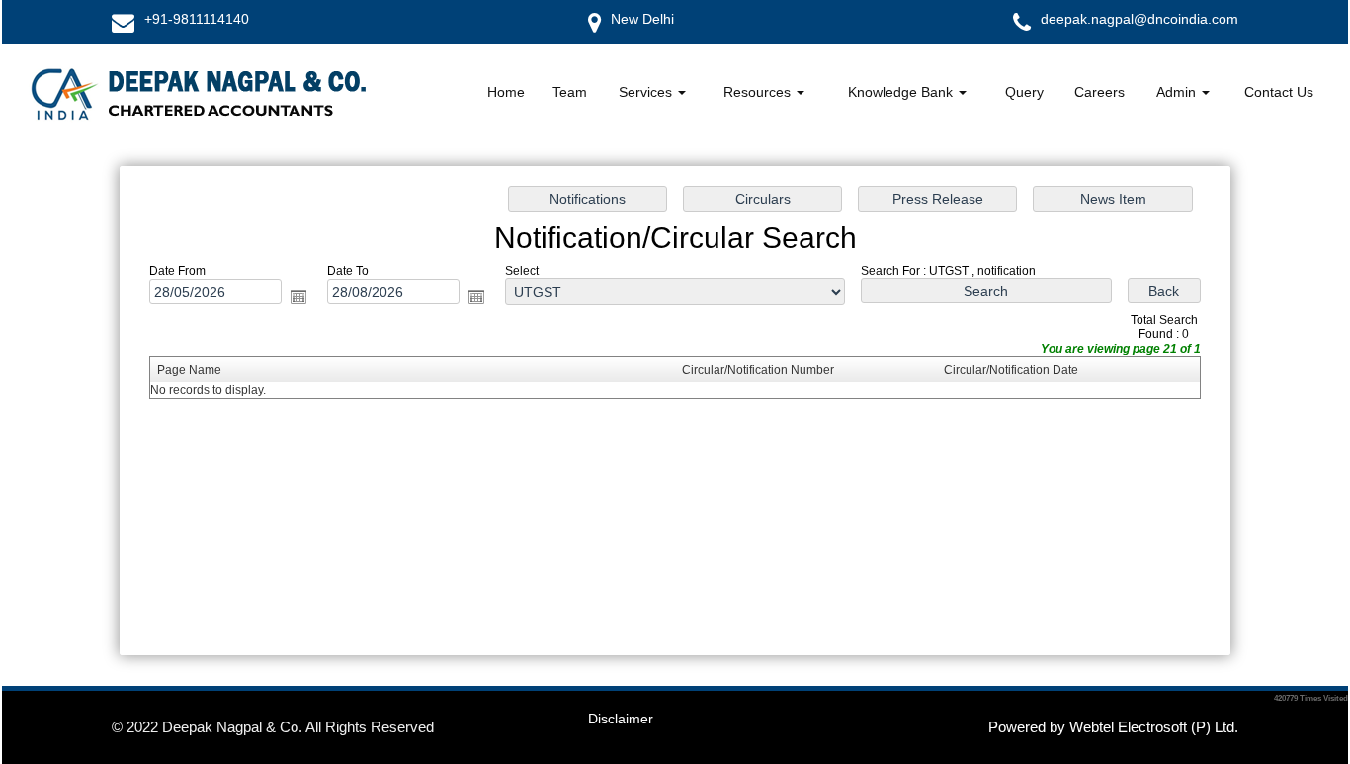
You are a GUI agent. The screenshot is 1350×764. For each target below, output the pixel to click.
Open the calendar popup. (298, 296)
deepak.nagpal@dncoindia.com (1139, 19)
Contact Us (1278, 92)
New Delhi (642, 19)
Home (506, 92)
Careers (1099, 92)
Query (1024, 92)
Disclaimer (620, 718)
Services (647, 92)
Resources (759, 92)
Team (569, 92)
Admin (1178, 92)
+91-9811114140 (196, 19)
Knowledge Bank (902, 92)
